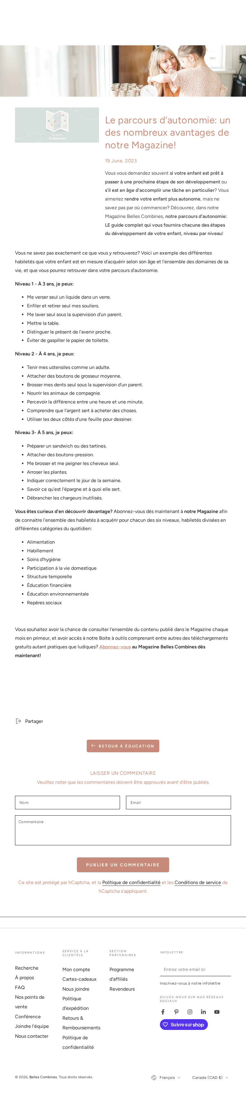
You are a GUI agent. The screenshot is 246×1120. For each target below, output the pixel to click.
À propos (24, 977)
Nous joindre (75, 989)
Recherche (26, 968)
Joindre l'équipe (32, 1026)
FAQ (20, 987)
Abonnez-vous (115, 647)
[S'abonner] (227, 969)
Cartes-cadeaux (79, 979)
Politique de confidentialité (131, 882)
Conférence (28, 1016)
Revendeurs (122, 989)
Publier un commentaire (123, 865)
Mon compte (76, 969)
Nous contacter (31, 1036)
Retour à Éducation (127, 746)
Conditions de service (198, 882)
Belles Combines (43, 1077)
